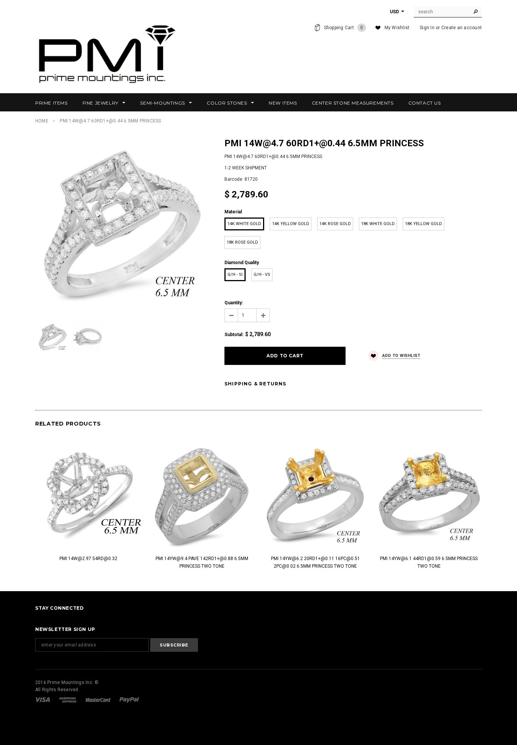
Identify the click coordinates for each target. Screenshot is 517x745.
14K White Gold (244, 223)
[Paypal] (129, 699)
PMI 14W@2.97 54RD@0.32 (88, 558)
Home (41, 121)
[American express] (68, 699)
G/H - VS (262, 274)
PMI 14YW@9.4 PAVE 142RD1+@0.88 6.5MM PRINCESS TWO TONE (202, 562)
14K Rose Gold (335, 223)
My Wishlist (397, 27)
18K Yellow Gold (423, 223)
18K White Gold (378, 223)
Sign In (427, 27)
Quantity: (233, 302)
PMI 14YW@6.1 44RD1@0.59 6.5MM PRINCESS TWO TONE (429, 562)
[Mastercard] (99, 699)
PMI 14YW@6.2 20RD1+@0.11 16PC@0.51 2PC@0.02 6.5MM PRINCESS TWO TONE (315, 562)
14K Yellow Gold (290, 223)
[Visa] (43, 699)
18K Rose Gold (242, 242)
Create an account (461, 27)
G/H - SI (235, 274)
